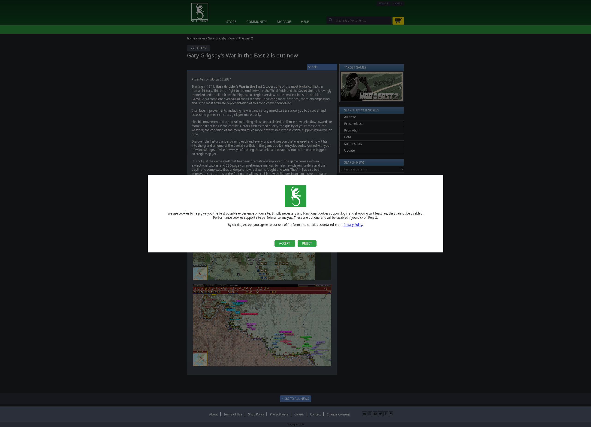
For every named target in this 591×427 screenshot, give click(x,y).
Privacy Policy (353, 225)
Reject (307, 243)
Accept (285, 243)
